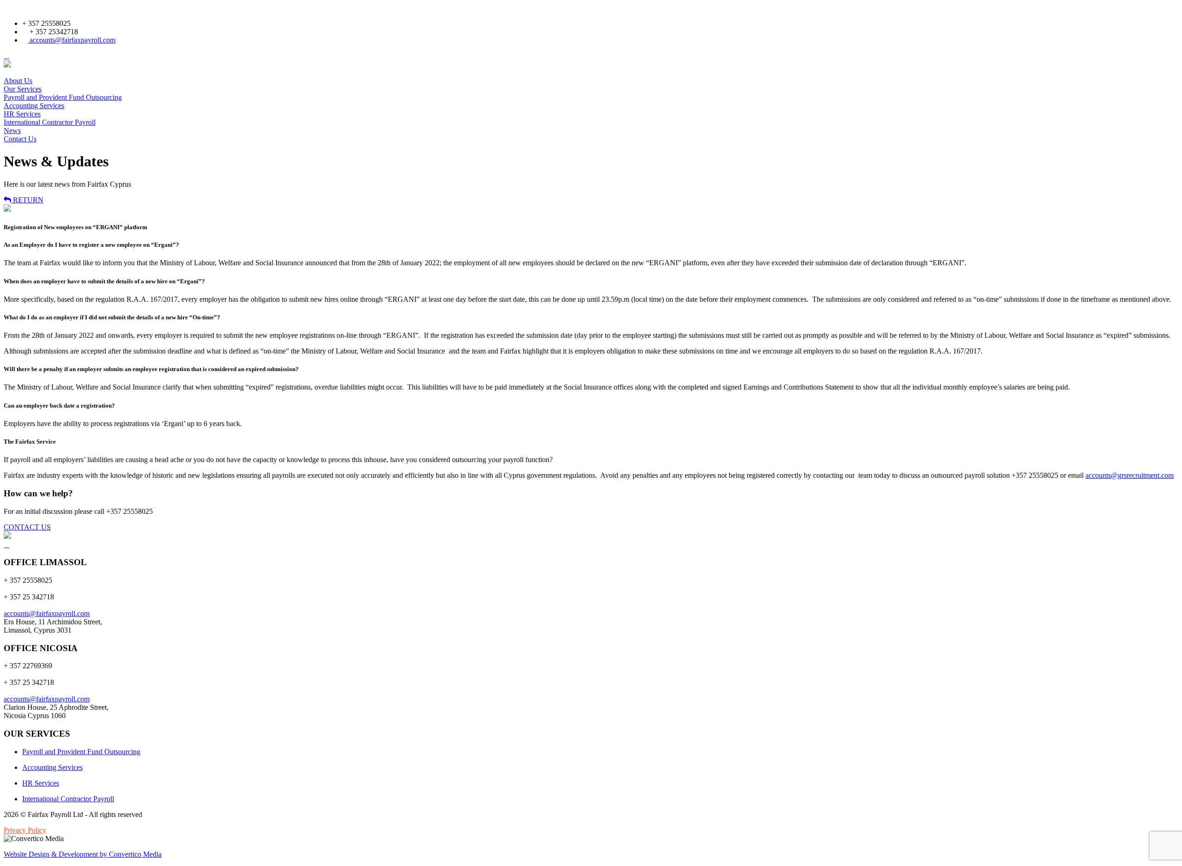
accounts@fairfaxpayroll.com (71, 40)
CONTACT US (27, 527)
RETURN (27, 200)
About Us (18, 81)
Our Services (23, 89)
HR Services (22, 114)
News (12, 130)
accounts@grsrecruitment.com (1130, 475)
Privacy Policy (25, 830)
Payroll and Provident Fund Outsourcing (63, 97)
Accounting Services (34, 106)
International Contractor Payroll (50, 122)
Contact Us (20, 139)
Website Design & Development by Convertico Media (83, 854)
